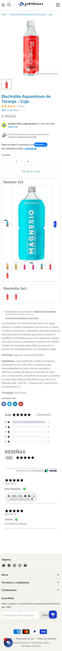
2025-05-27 (10, 483)
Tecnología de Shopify (31, 646)
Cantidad (6, 155)
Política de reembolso (46, 638)
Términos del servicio (25, 638)
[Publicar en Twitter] (9, 404)
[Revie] (50, 470)
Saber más (13, 126)
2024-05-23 (10, 514)
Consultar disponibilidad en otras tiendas (22, 318)
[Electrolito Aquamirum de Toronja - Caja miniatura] (6, 84)
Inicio (4, 14)
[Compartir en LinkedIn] (15, 404)
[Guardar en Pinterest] (21, 404)
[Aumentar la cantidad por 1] (28, 161)
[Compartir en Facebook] (4, 404)
